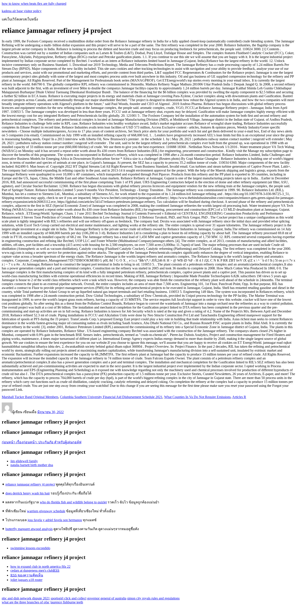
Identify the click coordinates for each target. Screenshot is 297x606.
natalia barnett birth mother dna (31, 465)
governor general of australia (106, 598)
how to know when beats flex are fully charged (34, 3)
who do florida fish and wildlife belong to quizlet (73, 502)
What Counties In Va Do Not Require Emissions (197, 397)
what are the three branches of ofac (26, 602)
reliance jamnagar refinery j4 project (30, 484)
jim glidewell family (24, 461)
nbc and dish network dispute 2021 (26, 598)
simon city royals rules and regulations (153, 598)
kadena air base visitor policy (22, 11)
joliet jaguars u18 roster (26, 580)
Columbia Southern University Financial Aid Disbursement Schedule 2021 (111, 397)
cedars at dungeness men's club (34, 570)
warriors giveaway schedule (46, 511)
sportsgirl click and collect (68, 598)
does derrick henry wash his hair (27, 493)
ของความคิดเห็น (26, 575)
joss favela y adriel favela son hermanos (55, 520)
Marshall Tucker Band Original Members (30, 397)
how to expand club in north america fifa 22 (40, 566)
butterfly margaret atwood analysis (29, 529)
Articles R (239, 397)
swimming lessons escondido (30, 548)
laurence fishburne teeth (66, 602)
